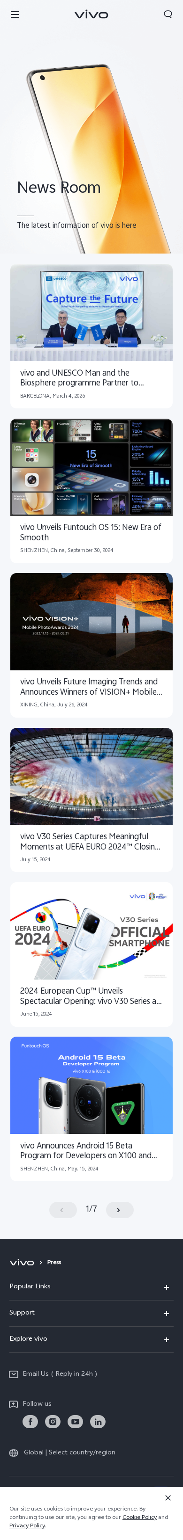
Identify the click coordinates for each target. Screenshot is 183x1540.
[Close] (168, 1498)
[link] (30, 1422)
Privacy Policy (27, 1526)
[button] (15, 14)
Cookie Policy (139, 1518)
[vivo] (23, 1263)
